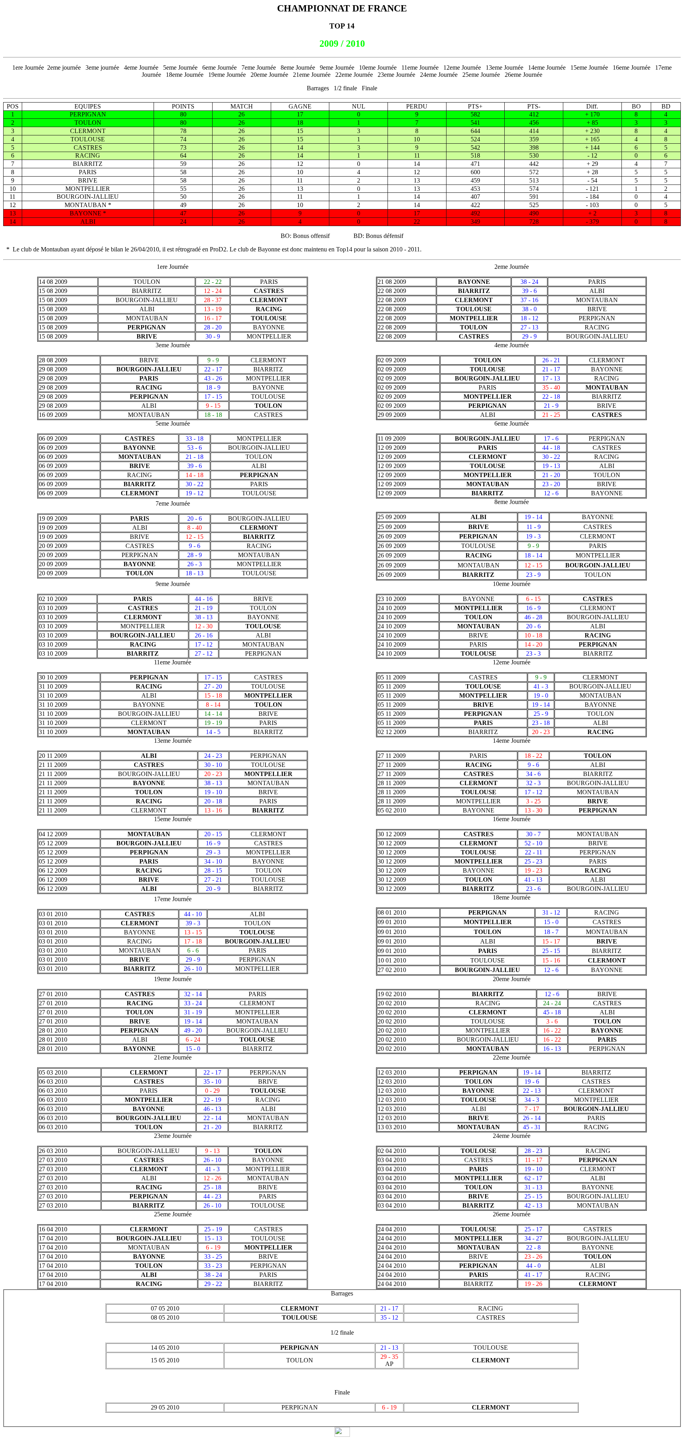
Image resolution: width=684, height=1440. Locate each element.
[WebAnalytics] (342, 1434)
